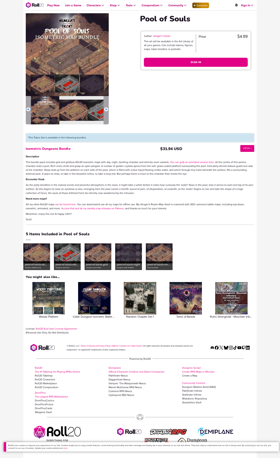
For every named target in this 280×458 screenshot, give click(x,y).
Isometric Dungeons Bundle (48, 149)
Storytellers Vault (191, 402)
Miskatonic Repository (194, 398)
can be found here (65, 204)
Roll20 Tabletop (44, 375)
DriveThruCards (43, 408)
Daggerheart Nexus (119, 379)
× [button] (276, 445)
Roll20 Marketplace (46, 383)
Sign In (196, 62)
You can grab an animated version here (192, 162)
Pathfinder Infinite (192, 391)
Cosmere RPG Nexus (120, 391)
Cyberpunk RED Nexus (121, 395)
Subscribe (202, 5)
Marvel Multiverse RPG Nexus (125, 387)
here (66, 448)
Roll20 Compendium (46, 387)
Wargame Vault (43, 412)
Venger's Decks (161, 36)
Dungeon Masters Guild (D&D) (199, 387)
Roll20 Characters (45, 379)
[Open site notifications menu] (236, 5)
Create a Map (189, 375)
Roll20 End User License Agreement (56, 328)
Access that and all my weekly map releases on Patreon (92, 208)
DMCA (115, 345)
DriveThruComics (44, 400)
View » (246, 148)
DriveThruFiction (44, 404)
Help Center (136, 345)
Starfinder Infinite (191, 394)
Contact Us (124, 345)
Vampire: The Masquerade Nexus (127, 383)
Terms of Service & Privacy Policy (95, 345)
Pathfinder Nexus (118, 375)
